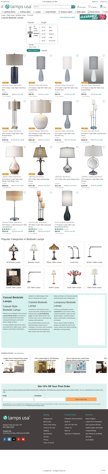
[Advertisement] (85, 320)
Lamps (3, 15)
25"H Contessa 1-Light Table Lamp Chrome (92, 180)
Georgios (37, 131)
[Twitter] (9, 439)
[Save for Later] (24, 56)
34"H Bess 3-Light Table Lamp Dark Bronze (40, 226)
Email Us (67, 422)
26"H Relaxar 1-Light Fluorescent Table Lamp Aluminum (14, 226)
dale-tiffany (85, 176)
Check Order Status (49, 425)
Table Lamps (11, 15)
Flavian (11, 176)
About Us (95, 1)
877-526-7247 (5, 1)
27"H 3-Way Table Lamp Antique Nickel (67, 179)
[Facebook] (4, 439)
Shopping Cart (47, 418)
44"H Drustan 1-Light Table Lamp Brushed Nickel (12, 134)
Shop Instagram (91, 418)
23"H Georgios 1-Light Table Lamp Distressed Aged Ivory (39, 134)
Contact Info (7, 431)
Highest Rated (32, 47)
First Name (37, 395)
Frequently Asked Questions (73, 418)
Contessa (91, 176)
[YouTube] (23, 439)
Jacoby (11, 85)
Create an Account (49, 428)
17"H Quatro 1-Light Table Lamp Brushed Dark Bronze (65, 226)
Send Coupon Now (81, 399)
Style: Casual (33, 50)
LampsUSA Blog (91, 430)
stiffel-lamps (32, 176)
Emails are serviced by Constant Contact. (35, 405)
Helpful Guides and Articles (94, 428)
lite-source (5, 85)
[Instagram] (14, 439)
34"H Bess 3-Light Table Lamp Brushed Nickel (93, 134)
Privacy (45, 440)
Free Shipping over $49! (67, 17)
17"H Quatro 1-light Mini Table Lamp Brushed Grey (40, 89)
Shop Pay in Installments (72, 434)
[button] (6, 229)
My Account (47, 422)
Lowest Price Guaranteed (94, 422)
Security (46, 437)
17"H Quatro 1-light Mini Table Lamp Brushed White (92, 89)
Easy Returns (47, 434)
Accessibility (90, 440)
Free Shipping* (50, 1)
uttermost (5, 131)
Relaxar (11, 222)
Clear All (44, 50)
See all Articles (19, 353)
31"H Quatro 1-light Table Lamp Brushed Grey (65, 134)
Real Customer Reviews (93, 425)
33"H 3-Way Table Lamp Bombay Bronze (39, 180)
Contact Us (103, 1)
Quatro (37, 85)
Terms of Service (48, 443)
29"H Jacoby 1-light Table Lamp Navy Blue (14, 89)
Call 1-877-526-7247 (71, 425)
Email (4, 395)
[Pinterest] (18, 439)
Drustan (11, 131)
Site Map (88, 437)
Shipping (46, 430)
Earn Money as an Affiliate (94, 434)
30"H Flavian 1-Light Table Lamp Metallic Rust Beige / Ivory (12, 180)
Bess (89, 131)
